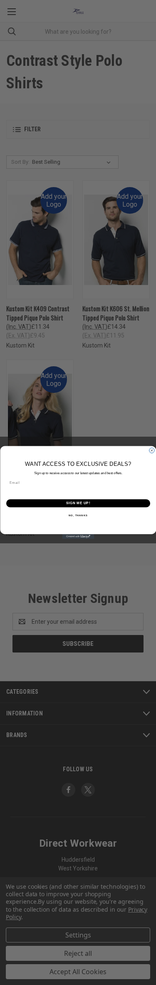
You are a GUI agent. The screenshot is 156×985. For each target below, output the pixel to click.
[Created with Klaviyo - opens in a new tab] (78, 536)
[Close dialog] (151, 450)
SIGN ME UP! (78, 503)
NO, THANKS (78, 515)
